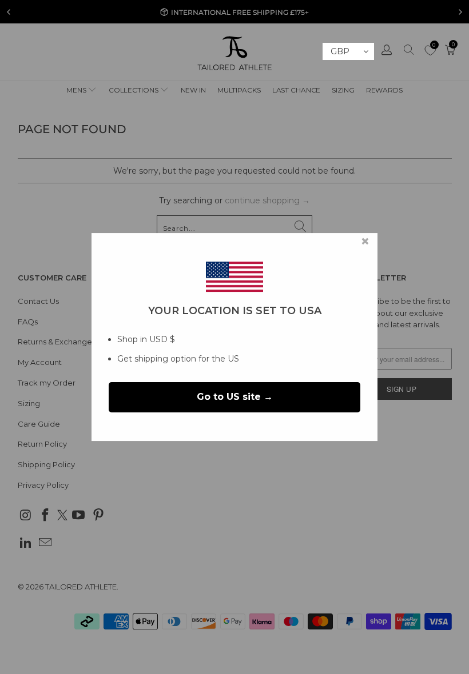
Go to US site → (235, 397)
